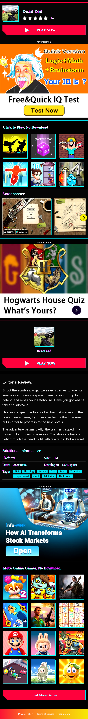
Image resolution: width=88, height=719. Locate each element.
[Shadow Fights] (15, 146)
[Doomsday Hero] (71, 587)
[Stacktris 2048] (43, 146)
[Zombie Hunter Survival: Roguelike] (71, 643)
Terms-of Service (45, 714)
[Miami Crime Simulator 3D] (43, 615)
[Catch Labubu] (43, 671)
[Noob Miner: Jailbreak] (71, 146)
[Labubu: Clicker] (43, 643)
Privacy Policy (25, 714)
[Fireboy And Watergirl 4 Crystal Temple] (71, 174)
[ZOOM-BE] (43, 587)
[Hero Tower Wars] (43, 174)
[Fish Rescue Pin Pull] (15, 615)
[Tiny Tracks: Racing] (15, 671)
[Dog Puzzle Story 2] (15, 587)
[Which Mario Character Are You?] (15, 643)
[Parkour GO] (15, 174)
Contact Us (64, 714)
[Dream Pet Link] (71, 615)
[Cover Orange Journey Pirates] (71, 671)
